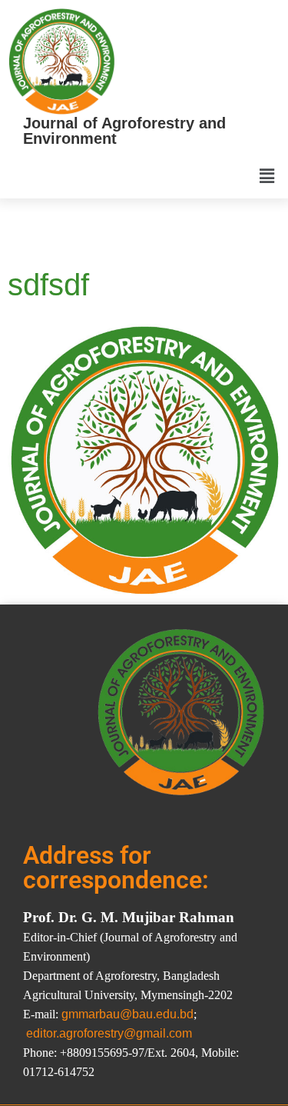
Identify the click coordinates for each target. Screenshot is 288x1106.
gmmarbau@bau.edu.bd (127, 1014)
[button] (267, 176)
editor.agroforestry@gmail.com (109, 1033)
